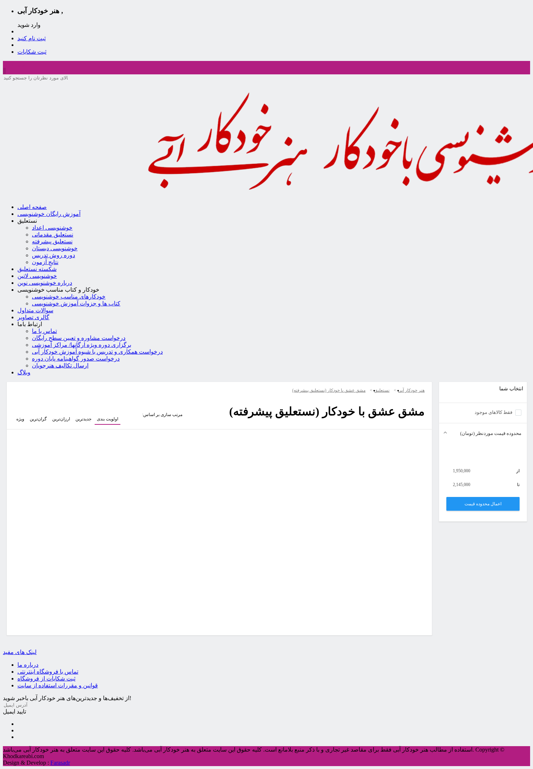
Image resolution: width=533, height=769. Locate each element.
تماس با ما (44, 331)
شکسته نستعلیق (37, 269)
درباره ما (27, 665)
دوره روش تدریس (53, 255)
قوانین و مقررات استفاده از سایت (57, 685)
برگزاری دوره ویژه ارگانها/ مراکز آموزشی (81, 345)
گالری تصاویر (33, 317)
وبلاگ (23, 372)
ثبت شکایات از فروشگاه (46, 678)
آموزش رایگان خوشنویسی (48, 214)
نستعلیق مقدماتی (52, 234)
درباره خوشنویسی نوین (44, 283)
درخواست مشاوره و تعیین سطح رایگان (78, 338)
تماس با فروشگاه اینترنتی (47, 672)
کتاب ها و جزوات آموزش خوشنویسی (76, 303)
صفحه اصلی (32, 207)
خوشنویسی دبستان (55, 248)
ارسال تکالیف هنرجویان (60, 365)
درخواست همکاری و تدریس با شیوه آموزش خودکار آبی (97, 352)
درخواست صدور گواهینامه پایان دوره (76, 358)
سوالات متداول (35, 310)
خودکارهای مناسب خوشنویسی (69, 296)
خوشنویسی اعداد (52, 228)
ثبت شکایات (31, 52)
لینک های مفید (20, 652)
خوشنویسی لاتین (37, 276)
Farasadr (60, 763)
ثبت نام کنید (31, 38)
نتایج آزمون (45, 262)
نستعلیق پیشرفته (52, 241)
